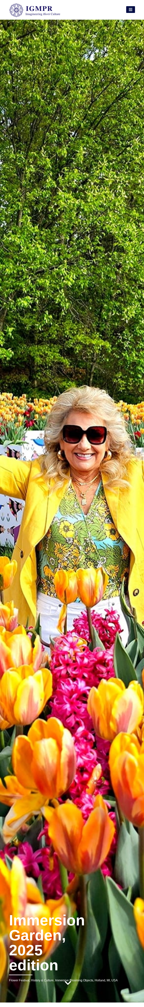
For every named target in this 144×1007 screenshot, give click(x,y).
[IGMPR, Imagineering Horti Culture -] (35, 16)
